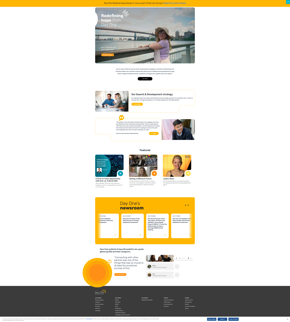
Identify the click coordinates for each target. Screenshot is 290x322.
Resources (166, 306)
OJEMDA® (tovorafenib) (147, 300)
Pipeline (117, 300)
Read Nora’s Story (107, 55)
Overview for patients (169, 300)
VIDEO (153, 156)
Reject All (222, 319)
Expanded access (119, 310)
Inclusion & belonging (190, 306)
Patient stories (167, 302)
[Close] (287, 319)
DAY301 (117, 304)
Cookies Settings (212, 319)
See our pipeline (137, 104)
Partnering (97, 306)
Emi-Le (116, 306)
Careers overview (189, 300)
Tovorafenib (117, 302)
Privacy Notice (89, 318)
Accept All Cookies (233, 319)
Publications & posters (120, 312)
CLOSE (288, 1)
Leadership (97, 302)
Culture (186, 308)
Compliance (97, 310)
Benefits (187, 304)
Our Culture (153, 133)
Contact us (97, 308)
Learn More (145, 78)
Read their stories (120, 274)
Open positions (188, 302)
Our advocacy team (168, 304)
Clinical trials (118, 308)
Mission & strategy (99, 300)
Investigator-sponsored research (122, 314)
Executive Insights (99, 304)
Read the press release (175, 3)
